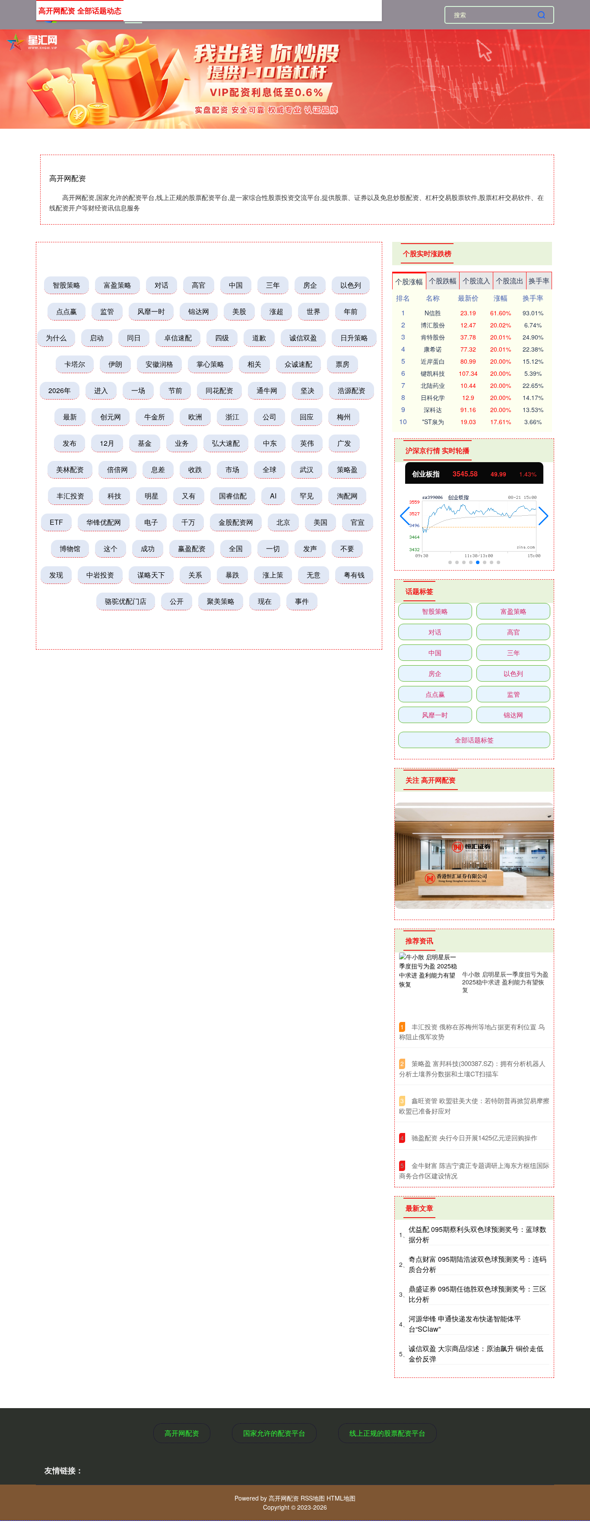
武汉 (307, 469)
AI (273, 496)
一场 (138, 390)
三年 (273, 285)
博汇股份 (433, 324)
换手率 (539, 281)
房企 (310, 285)
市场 (232, 469)
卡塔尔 (74, 364)
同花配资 (219, 390)
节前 (175, 390)
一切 (273, 548)
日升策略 (354, 338)
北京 (283, 522)
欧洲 (195, 417)
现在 (265, 601)
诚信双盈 (303, 338)
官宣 (358, 522)
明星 (152, 496)
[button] (405, 516)
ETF (56, 522)
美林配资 (70, 469)
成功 (148, 548)
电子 (151, 522)
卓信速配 (178, 338)
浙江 (232, 417)
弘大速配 (226, 443)
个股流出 (509, 281)
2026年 (59, 390)
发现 (56, 575)
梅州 (344, 417)
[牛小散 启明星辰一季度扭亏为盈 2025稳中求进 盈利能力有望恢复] (428, 981)
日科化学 (433, 397)
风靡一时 (151, 311)
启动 (97, 338)
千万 (188, 522)
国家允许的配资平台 (274, 1433)
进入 (101, 390)
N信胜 (433, 312)
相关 (254, 364)
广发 (344, 443)
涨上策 (273, 575)
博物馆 (70, 548)
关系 (195, 575)
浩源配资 (351, 390)
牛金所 (154, 417)
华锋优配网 (103, 522)
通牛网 (267, 390)
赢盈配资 (192, 548)
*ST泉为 (433, 421)
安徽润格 (159, 364)
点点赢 (66, 311)
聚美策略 (221, 601)
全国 (236, 548)
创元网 (110, 417)
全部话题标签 (474, 739)
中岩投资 (100, 575)
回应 (307, 417)
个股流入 (476, 281)
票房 (342, 364)
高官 (199, 285)
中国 (236, 285)
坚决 (307, 390)
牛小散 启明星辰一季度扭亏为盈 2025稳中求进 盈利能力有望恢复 (505, 982)
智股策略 (66, 285)
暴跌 (232, 575)
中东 (270, 443)
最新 (70, 417)
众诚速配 (298, 364)
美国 (320, 522)
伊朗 (115, 364)
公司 (269, 417)
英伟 (307, 443)
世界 (313, 311)
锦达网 (198, 311)
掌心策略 (210, 364)
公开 (177, 601)
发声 (310, 548)
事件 (302, 601)
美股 (239, 311)
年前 (351, 311)
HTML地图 (341, 1498)
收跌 (195, 469)
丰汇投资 (70, 496)
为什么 (56, 338)
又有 (189, 496)
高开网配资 (182, 1433)
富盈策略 (117, 285)
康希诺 (433, 349)
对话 (161, 285)
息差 (158, 469)
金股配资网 (236, 522)
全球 (269, 469)
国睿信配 (233, 496)
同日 (134, 338)
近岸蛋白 (433, 361)
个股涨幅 (409, 281)
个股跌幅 (443, 281)
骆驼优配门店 (125, 601)
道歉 (259, 338)
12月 (107, 443)
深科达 (433, 409)
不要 (347, 548)
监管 (107, 311)
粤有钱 (354, 575)
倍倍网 (117, 469)
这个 (110, 548)
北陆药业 (433, 385)
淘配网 (347, 496)
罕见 (307, 496)
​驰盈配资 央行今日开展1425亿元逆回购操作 (474, 1137)
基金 (145, 443)
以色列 (350, 285)
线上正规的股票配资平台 (387, 1433)
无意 (313, 575)
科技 (114, 496)
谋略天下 (151, 575)
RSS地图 (313, 1498)
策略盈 (347, 469)
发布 (69, 443)
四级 (222, 338)
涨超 (276, 311)
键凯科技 (433, 373)
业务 (182, 443)
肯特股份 (433, 337)
